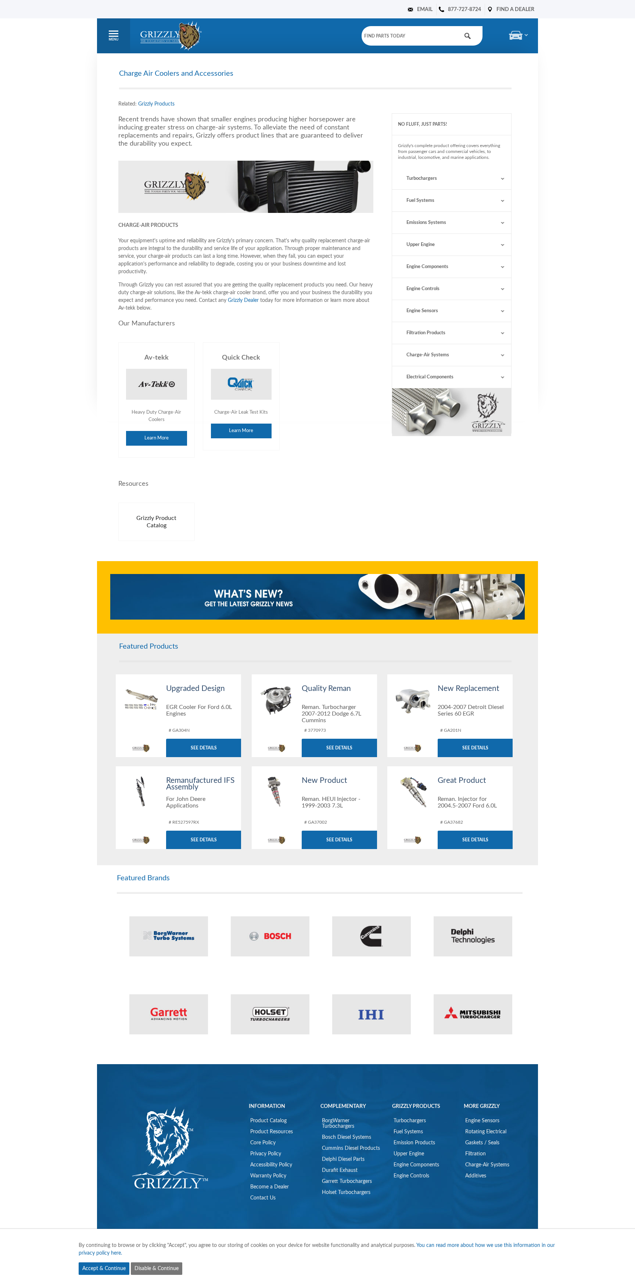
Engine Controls (423, 288)
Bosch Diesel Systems (346, 1137)
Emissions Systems (426, 222)
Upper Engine (420, 244)
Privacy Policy (265, 1153)
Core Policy (263, 1142)
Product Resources (271, 1131)
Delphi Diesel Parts (343, 1159)
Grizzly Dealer (243, 300)
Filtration (475, 1153)
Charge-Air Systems (427, 355)
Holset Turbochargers (346, 1192)
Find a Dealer (515, 9)
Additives (475, 1176)
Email (425, 9)
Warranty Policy (268, 1176)
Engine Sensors (422, 311)
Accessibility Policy (271, 1164)
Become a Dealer (269, 1187)
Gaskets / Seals (482, 1142)
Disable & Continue (156, 1268)
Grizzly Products (156, 104)
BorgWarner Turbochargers (338, 1123)
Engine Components (427, 266)
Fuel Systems (420, 200)
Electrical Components (429, 377)
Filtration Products (425, 333)
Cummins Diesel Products (351, 1148)
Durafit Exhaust (340, 1170)
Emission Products (414, 1142)
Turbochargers (421, 178)
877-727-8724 (464, 9)
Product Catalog (268, 1120)
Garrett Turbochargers (347, 1181)
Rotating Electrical (485, 1131)
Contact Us (263, 1198)
